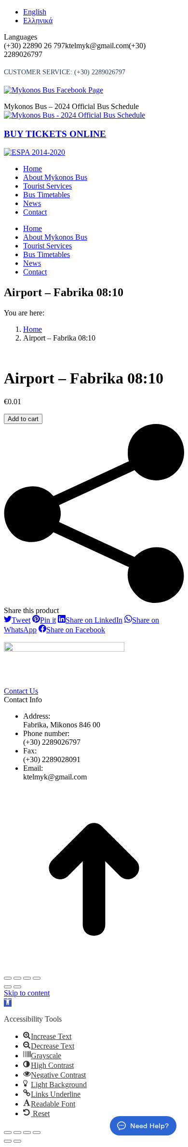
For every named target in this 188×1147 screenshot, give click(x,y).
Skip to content (27, 993)
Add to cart (23, 419)
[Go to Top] (94, 967)
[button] (8, 1002)
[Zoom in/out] (36, 978)
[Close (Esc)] (8, 978)
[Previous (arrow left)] (8, 986)
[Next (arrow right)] (17, 986)
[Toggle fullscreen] (27, 978)
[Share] (17, 978)
